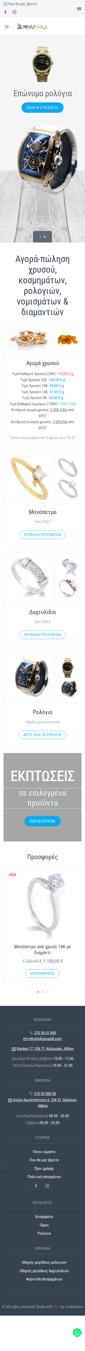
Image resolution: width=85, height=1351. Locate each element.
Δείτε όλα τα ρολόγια (42, 735)
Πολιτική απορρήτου (44, 1176)
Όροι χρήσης (44, 1168)
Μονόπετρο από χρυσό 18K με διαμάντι (42, 949)
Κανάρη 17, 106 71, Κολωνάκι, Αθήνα (45, 1048)
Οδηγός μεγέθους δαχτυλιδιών (44, 1270)
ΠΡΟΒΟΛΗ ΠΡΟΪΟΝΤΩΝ (42, 535)
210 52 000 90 (45, 1093)
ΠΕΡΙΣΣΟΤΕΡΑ (42, 821)
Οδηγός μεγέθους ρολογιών (44, 1262)
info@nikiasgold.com (45, 1038)
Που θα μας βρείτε (22, 4)
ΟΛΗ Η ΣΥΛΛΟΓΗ (42, 107)
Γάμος (44, 1225)
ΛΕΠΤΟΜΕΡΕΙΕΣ (42, 973)
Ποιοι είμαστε (44, 1151)
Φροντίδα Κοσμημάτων (44, 1279)
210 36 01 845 (45, 1032)
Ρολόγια (44, 1233)
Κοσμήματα (44, 1216)
